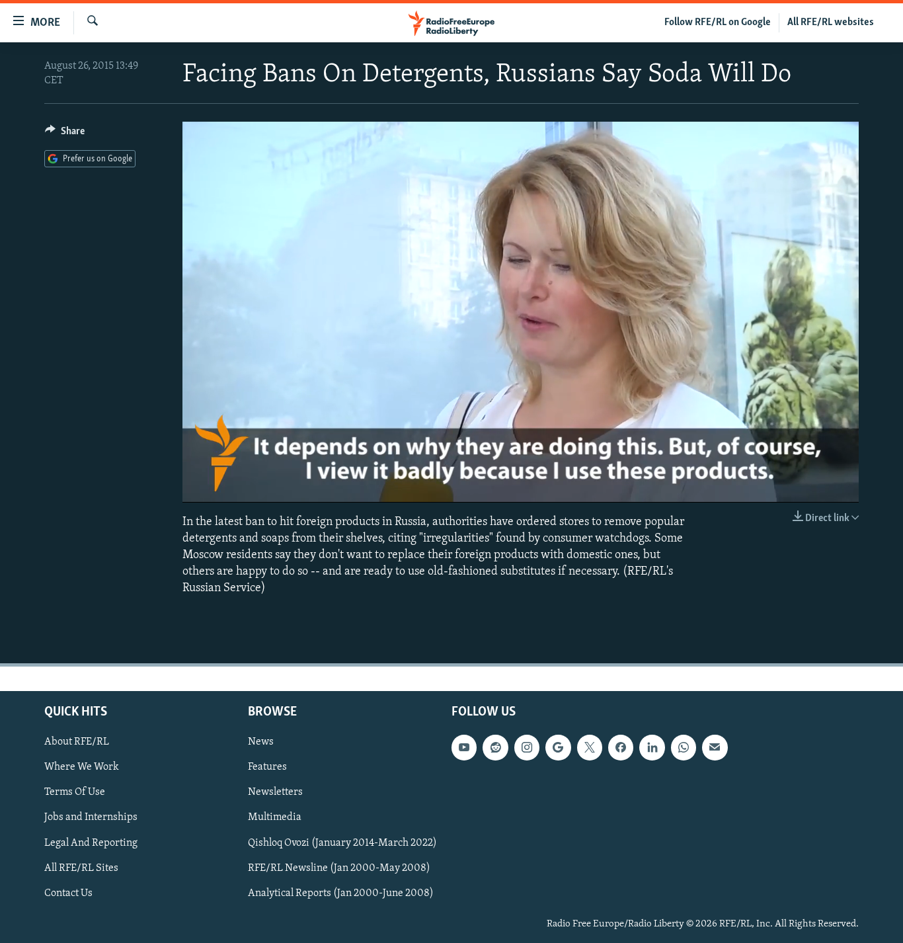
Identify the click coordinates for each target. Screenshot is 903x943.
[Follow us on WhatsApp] (683, 747)
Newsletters (275, 792)
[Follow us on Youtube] (464, 747)
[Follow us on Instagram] (526, 747)
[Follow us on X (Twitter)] (589, 747)
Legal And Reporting (90, 842)
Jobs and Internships (90, 817)
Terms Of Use (74, 792)
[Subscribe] (714, 747)
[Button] (65, 134)
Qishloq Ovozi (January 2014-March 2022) (342, 842)
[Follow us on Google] (557, 747)
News (261, 742)
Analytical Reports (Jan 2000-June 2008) (341, 892)
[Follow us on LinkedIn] (651, 747)
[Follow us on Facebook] (620, 747)
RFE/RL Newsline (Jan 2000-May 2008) (339, 867)
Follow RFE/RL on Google (717, 22)
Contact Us (68, 892)
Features (267, 767)
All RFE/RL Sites (81, 867)
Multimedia (274, 817)
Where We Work (81, 767)
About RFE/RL (76, 742)
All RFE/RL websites (830, 22)
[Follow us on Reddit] (495, 747)
